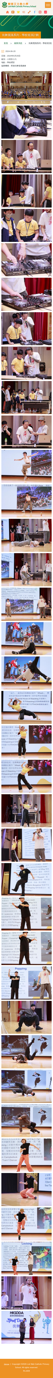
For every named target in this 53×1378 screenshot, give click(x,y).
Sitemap (6, 1364)
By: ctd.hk (26, 1370)
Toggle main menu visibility (48, 5)
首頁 (6, 43)
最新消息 (18, 43)
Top (49, 1374)
